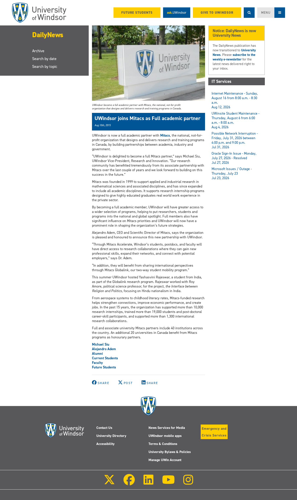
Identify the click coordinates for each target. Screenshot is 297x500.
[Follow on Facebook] (129, 482)
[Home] (39, 13)
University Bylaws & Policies (169, 452)
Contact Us (104, 427)
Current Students (105, 358)
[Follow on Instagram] (188, 482)
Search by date (44, 58)
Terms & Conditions (162, 443)
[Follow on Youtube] (168, 482)
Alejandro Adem (104, 349)
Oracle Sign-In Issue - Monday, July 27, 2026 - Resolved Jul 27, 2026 (234, 158)
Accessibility (105, 443)
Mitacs (165, 135)
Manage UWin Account (164, 460)
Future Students (104, 367)
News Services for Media (166, 427)
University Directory (111, 435)
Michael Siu (100, 344)
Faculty (97, 362)
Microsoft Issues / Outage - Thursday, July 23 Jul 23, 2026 (232, 173)
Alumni (97, 353)
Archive (38, 51)
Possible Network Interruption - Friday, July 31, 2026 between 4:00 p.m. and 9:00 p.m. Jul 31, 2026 (235, 140)
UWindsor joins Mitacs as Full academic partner (147, 118)
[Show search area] (249, 12)
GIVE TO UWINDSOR (217, 12)
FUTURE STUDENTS (137, 12)
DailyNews (47, 35)
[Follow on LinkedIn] (148, 482)
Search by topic (44, 66)
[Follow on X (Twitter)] (109, 482)
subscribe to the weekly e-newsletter (234, 57)
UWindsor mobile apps (165, 435)
